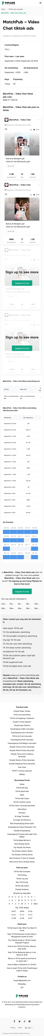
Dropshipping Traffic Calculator (22, 729)
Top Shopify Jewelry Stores (22, 851)
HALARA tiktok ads (22, 603)
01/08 (22, 918)
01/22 (30, 911)
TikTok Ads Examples (22, 871)
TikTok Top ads (22, 878)
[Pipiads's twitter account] (19, 1021)
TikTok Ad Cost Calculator (22, 736)
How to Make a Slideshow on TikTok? (22, 964)
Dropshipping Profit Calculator (22, 739)
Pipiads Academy (22, 889)
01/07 (30, 918)
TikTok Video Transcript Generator (22, 805)
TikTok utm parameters (22, 714)
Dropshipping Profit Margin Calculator (22, 743)
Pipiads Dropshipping (22, 830)
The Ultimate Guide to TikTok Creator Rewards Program (22, 941)
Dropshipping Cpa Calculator (22, 732)
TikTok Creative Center (22, 802)
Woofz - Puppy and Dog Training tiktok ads (30, 603)
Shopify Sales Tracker (22, 711)
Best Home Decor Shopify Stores (22, 861)
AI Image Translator (22, 816)
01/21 (14, 914)
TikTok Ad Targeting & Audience (22, 718)
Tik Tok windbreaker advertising (16, 632)
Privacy (13, 1027)
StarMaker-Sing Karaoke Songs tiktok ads (5, 608)
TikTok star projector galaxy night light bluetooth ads (19, 656)
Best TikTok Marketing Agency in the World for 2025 (22, 953)
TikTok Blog (22, 875)
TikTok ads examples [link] (16, 9)
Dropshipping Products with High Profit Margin (22, 835)
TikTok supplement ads (13, 662)
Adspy (22, 784)
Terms (20, 1027)
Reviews (22, 812)
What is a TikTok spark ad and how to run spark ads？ (22, 959)
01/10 (30, 914)
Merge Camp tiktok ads (30, 608)
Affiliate (22, 774)
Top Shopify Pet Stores (22, 847)
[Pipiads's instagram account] (29, 1021)
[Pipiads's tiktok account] (24, 1021)
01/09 (14, 918)
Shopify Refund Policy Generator (22, 750)
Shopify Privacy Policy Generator (22, 747)
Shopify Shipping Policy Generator (22, 763)
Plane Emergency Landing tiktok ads (14, 603)
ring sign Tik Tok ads (11, 639)
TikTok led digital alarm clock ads (17, 666)
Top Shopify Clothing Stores (22, 854)
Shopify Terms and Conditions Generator (22, 755)
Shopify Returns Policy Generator (22, 760)
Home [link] (3, 9)
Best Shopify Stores (22, 844)
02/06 (22, 911)
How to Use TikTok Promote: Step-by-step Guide (22, 947)
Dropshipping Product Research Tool (22, 827)
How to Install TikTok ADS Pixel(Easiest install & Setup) (22, 969)
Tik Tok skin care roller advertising (17, 643)
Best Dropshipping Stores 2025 (22, 823)
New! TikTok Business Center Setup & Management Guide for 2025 (22, 935)
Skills (22, 795)
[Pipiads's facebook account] (14, 1021)
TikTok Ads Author (22, 886)
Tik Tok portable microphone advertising (20, 635)
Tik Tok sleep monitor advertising (17, 647)
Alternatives (22, 809)
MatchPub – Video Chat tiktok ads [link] (13, 13)
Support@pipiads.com (22, 980)
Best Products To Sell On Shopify (22, 858)
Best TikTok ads (22, 882)
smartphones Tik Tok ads (13, 651)
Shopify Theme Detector (22, 722)
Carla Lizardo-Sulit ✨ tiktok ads (5, 603)
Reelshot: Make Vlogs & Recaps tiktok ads (14, 608)
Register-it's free (22, 283)
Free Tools (22, 767)
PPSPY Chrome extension (22, 771)
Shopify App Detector (22, 725)
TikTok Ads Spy (22, 787)
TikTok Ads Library (22, 798)
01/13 (22, 914)
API (22, 987)
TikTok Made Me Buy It (22, 840)
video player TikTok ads (13, 628)
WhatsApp (22, 984)
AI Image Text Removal (22, 820)
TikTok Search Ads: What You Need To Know (22, 929)
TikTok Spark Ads (22, 791)
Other (35, 904)
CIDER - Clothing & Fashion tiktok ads (38, 603)
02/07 (14, 911)
